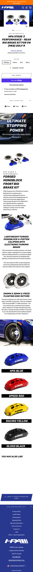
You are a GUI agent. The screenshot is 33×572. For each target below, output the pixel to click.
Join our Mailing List (16, 506)
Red (21, 62)
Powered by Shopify (16, 570)
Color (16, 59)
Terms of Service (16, 526)
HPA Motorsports (16, 33)
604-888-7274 (16, 557)
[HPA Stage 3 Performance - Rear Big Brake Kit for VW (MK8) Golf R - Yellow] (6, 481)
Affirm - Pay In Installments (16, 535)
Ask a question (16, 100)
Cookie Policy (16, 514)
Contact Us (16, 529)
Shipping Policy (16, 520)
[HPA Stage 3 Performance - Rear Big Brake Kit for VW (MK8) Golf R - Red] (8, 481)
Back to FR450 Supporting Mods (17, 497)
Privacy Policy (16, 511)
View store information (10, 94)
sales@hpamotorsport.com (17, 560)
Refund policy (17, 517)
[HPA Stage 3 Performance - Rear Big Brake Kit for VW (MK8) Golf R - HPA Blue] (4, 481)
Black (27, 62)
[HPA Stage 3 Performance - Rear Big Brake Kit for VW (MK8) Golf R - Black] (10, 481)
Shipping (10, 53)
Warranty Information (16, 523)
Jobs (16, 532)
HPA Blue (6, 62)
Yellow (15, 62)
